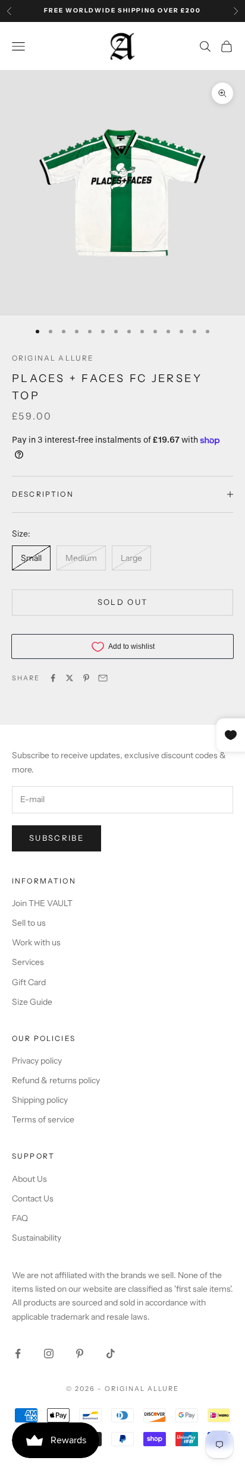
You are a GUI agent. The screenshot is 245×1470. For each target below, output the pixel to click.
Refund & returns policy (56, 1080)
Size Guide (32, 1001)
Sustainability (36, 1237)
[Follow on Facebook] (18, 1353)
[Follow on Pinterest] (80, 1353)
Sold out (123, 602)
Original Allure (53, 358)
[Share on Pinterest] (86, 678)
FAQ (20, 1218)
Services (28, 962)
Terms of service (43, 1119)
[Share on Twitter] (69, 678)
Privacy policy (37, 1060)
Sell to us (29, 922)
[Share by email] (103, 678)
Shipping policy (40, 1099)
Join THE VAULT (42, 903)
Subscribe (56, 838)
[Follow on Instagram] (49, 1353)
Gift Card (29, 982)
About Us (29, 1179)
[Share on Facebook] (53, 678)
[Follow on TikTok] (111, 1353)
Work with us (36, 942)
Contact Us (33, 1198)
